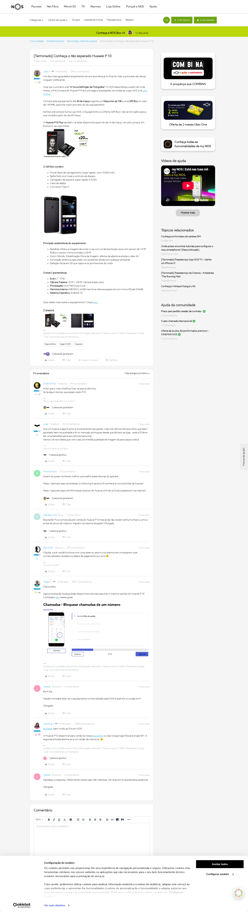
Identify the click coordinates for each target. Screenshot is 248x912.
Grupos (76, 20)
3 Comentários (169, 339)
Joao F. (47, 71)
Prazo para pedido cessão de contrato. (181, 311)
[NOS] (17, 7)
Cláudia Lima (50, 515)
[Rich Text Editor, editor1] (91, 840)
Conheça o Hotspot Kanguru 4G (178, 286)
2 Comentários (169, 315)
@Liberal (47, 729)
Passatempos (114, 20)
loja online (50, 344)
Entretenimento (55, 41)
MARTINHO (49, 384)
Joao (45, 424)
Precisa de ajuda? (244, 457)
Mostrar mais (188, 213)
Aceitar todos (220, 864)
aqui (95, 302)
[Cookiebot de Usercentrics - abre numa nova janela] (22, 905)
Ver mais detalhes (54, 905)
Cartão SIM (167, 241)
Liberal (46, 687)
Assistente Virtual (93, 20)
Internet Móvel (169, 290)
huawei (78, 344)
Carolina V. (48, 724)
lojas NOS (65, 344)
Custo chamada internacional (176, 321)
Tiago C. (47, 582)
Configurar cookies (218, 874)
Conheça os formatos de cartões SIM (181, 236)
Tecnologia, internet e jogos (82, 41)
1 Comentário (168, 325)
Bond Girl (48, 548)
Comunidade (36, 41)
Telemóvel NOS (169, 254)
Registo (130, 20)
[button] (181, 20)
